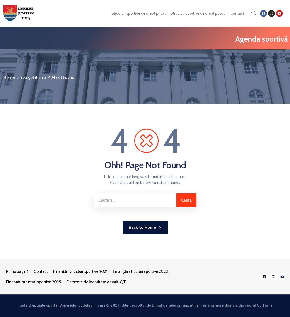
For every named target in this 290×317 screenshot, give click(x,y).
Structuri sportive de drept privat (138, 13)
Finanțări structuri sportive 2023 (140, 271)
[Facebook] (263, 13)
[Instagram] (271, 13)
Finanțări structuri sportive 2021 (80, 271)
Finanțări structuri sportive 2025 (33, 282)
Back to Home (142, 227)
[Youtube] (279, 13)
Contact (237, 13)
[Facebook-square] (264, 277)
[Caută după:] (135, 200)
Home (9, 77)
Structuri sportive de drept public (198, 13)
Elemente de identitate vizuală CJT (96, 282)
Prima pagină (17, 271)
